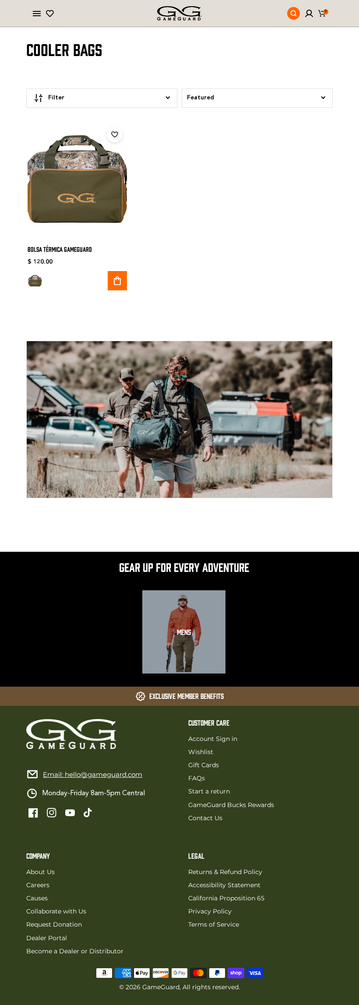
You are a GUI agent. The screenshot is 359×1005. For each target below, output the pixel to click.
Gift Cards (203, 765)
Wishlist (200, 752)
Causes (37, 898)
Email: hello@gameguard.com (92, 774)
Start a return (209, 791)
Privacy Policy (210, 911)
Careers (37, 885)
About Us (40, 872)
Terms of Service (213, 924)
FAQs (196, 778)
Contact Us (205, 818)
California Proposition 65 (226, 898)
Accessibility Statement (224, 885)
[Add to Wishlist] (115, 134)
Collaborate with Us (56, 911)
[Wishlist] (50, 13)
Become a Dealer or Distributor (74, 951)
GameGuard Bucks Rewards (231, 805)
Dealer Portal (46, 938)
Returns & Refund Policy (225, 872)
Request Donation (54, 924)
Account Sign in (212, 739)
